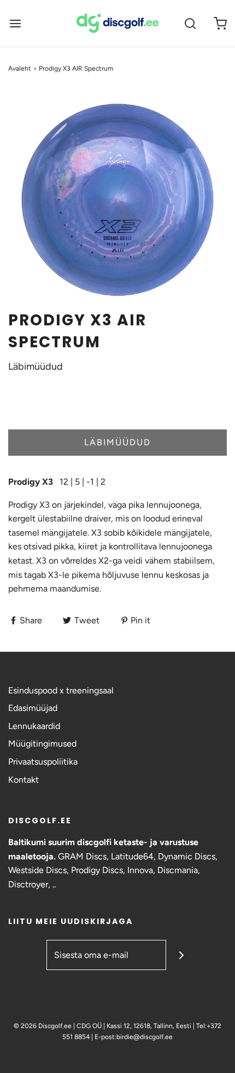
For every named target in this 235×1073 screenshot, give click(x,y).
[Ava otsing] (190, 23)
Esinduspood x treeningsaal (61, 690)
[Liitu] (181, 955)
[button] (117, 200)
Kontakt (23, 779)
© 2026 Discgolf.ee (43, 1026)
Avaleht (19, 68)
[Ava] (15, 23)
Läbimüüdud (117, 442)
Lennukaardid (34, 726)
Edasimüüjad (32, 708)
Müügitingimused (42, 743)
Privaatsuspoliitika (43, 761)
